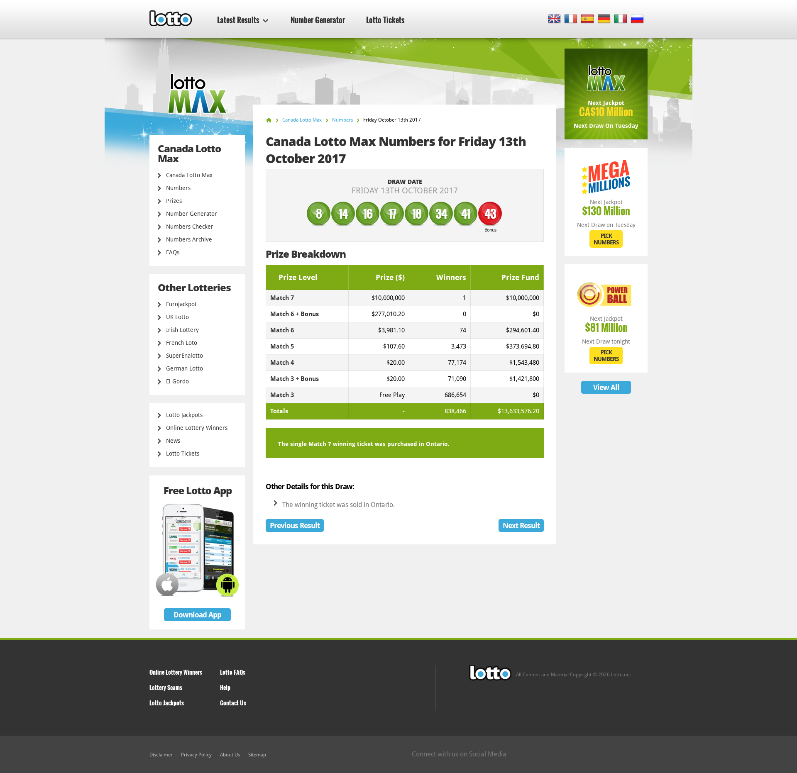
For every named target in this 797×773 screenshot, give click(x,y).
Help (225, 687)
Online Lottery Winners (196, 427)
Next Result (521, 525)
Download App (197, 614)
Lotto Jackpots (184, 415)
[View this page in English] (554, 19)
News (173, 440)
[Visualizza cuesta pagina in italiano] (620, 19)
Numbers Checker (189, 226)
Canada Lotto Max (189, 175)
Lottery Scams (165, 687)
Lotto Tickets (385, 20)
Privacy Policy (196, 755)
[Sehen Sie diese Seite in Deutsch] (604, 19)
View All (606, 387)
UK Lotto (177, 317)
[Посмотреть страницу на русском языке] (637, 19)
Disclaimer (161, 755)
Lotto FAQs (232, 672)
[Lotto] (269, 120)
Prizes (174, 201)
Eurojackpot (181, 304)
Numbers (178, 188)
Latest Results (238, 20)
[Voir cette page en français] (571, 19)
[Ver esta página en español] (587, 19)
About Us (230, 755)
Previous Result (295, 525)
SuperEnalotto (184, 355)
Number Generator (318, 20)
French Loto (181, 342)
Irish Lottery (182, 330)
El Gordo (177, 381)
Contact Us (233, 702)
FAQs (172, 252)
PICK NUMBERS (606, 239)
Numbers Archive (189, 239)
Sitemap (257, 755)
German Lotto (184, 368)
